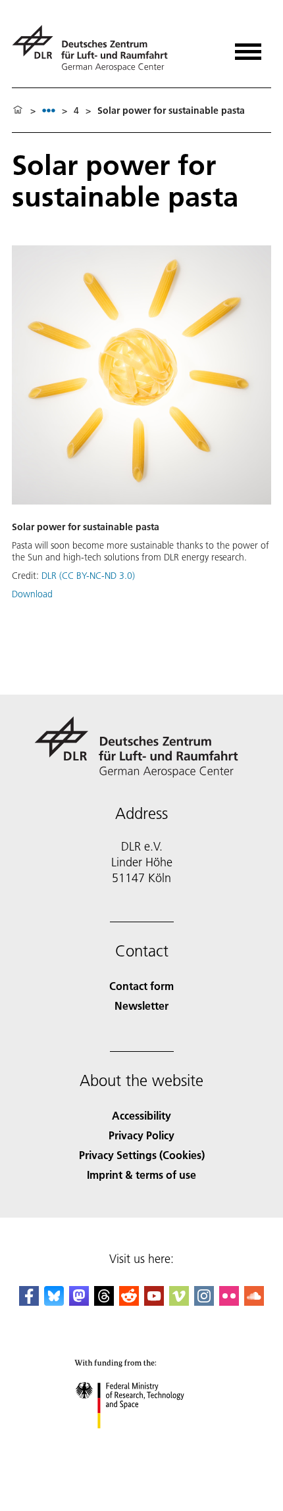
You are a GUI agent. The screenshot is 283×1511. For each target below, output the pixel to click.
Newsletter (141, 1005)
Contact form (141, 986)
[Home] (18, 110)
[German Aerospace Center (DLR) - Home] (95, 48)
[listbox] (48, 110)
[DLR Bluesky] (54, 1301)
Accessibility (141, 1115)
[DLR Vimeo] (179, 1301)
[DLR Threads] (104, 1301)
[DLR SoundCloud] (254, 1301)
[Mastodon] (79, 1301)
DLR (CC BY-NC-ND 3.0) (88, 576)
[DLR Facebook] (29, 1301)
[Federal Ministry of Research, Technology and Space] (141, 1441)
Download (32, 594)
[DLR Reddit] (129, 1301)
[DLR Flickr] (229, 1301)
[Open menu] (248, 47)
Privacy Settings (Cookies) (142, 1155)
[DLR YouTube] (154, 1301)
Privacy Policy (141, 1135)
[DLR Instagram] (204, 1301)
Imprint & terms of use (141, 1174)
